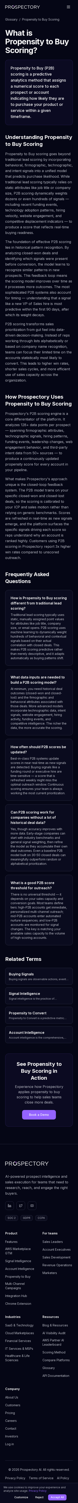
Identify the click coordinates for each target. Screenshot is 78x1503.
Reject (39, 1497)
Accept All (57, 1497)
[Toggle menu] (68, 7)
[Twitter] (20, 1205)
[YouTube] (32, 1205)
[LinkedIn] (9, 1205)
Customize (21, 1497)
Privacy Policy (38, 1490)
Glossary (11, 19)
